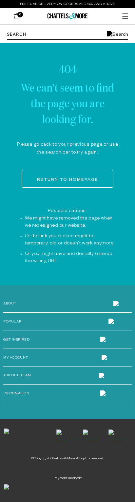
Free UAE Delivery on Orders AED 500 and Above (67, 4)
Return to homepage (67, 180)
